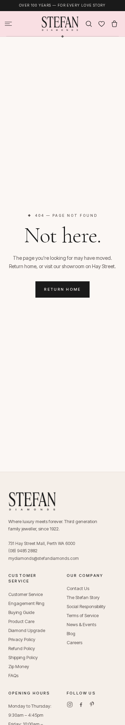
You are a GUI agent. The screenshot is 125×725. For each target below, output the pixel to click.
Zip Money (18, 666)
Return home (62, 289)
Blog (71, 633)
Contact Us (78, 588)
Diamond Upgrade (26, 630)
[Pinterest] (92, 704)
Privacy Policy (21, 639)
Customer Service (25, 594)
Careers (74, 642)
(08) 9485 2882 (23, 550)
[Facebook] (81, 704)
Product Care (21, 621)
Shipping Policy (23, 657)
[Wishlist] (101, 23)
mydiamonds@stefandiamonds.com (43, 558)
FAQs (13, 675)
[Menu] (8, 23)
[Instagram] (70, 704)
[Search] (88, 23)
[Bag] (114, 23)
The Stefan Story (83, 597)
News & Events (81, 624)
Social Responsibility (86, 606)
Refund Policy (21, 648)
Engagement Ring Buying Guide (26, 607)
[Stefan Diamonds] (60, 23)
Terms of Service (83, 615)
